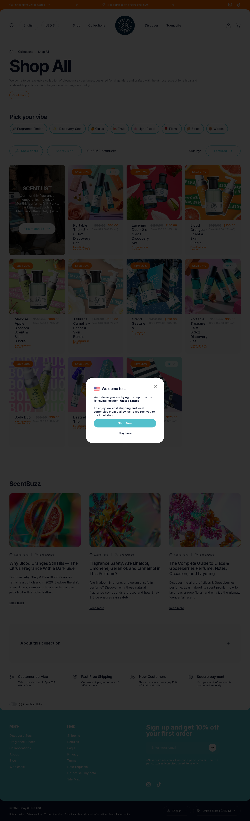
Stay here (125, 433)
